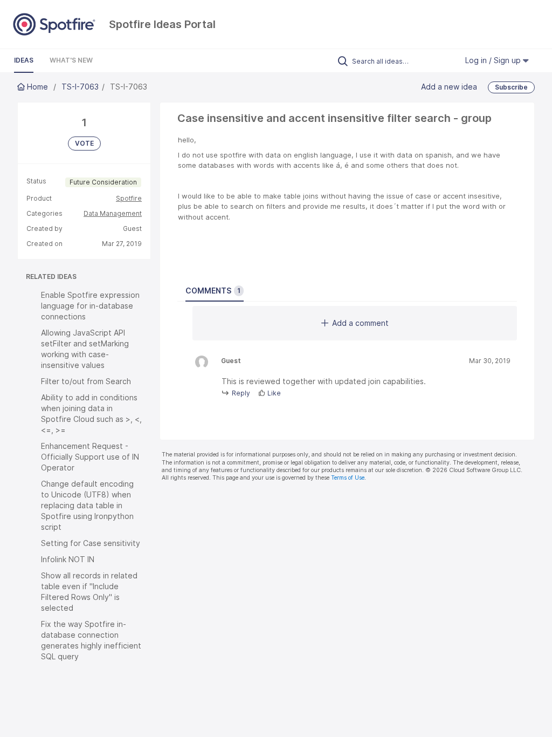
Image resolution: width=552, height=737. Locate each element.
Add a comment (360, 322)
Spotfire (129, 198)
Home (37, 86)
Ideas (23, 60)
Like (274, 393)
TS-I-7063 (80, 86)
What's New (71, 60)
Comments (212, 290)
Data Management (113, 213)
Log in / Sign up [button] (494, 60)
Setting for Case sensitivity (90, 543)
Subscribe (511, 87)
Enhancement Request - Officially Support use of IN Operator (90, 456)
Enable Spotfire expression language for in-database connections (90, 305)
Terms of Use (347, 477)
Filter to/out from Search (86, 381)
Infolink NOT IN (67, 559)
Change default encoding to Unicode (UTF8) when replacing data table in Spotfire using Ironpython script (87, 505)
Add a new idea (449, 86)
